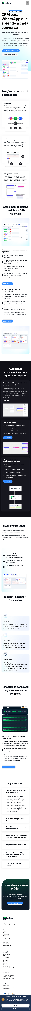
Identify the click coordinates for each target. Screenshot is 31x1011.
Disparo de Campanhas (9, 961)
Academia (5, 942)
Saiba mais (8, 437)
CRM (4, 955)
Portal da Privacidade (8, 975)
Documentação (6, 988)
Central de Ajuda (7, 976)
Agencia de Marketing (8, 987)
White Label (6, 985)
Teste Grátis (6, 934)
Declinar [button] (15, 1008)
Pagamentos (6, 957)
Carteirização (6, 966)
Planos (4, 932)
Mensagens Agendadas (9, 967)
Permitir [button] (15, 1005)
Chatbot (5, 963)
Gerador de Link (7, 945)
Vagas (4, 931)
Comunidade (6, 944)
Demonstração (6, 935)
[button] (27, 3)
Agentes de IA (6, 954)
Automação (6, 960)
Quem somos (6, 929)
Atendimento (6, 958)
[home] (6, 3)
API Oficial (5, 947)
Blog (4, 941)
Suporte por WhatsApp (8, 978)
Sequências (6, 964)
